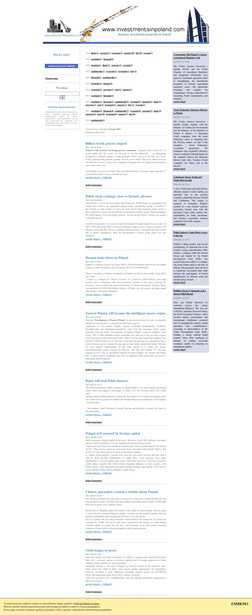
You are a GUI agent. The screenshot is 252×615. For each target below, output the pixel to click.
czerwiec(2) (91, 104)
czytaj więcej (179, 101)
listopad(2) (108, 59)
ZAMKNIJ (239, 604)
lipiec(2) (95, 53)
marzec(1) (127, 89)
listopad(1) (96, 77)
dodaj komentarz (94, 185)
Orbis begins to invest (101, 550)
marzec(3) (108, 83)
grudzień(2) (96, 95)
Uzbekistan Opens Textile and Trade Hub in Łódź (188, 178)
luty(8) (139, 53)
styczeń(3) (127, 65)
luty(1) (134, 71)
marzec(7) (123, 114)
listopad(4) (108, 111)
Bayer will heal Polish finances (107, 380)
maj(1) (118, 89)
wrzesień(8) (135, 111)
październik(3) (122, 101)
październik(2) (109, 77)
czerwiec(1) (116, 65)
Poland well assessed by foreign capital (113, 433)
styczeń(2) (140, 104)
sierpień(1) (96, 65)
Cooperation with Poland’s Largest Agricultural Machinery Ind (190, 56)
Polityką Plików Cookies (86, 603)
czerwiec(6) (91, 114)
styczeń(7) (148, 53)
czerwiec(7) (105, 53)
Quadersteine (51, 78)
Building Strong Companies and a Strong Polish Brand (190, 292)
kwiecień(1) (123, 71)
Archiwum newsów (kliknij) (61, 66)
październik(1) (98, 71)
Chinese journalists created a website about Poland (122, 491)
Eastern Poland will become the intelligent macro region (125, 313)
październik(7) (122, 111)
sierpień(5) (147, 111)
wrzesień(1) (111, 71)
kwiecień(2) (96, 83)
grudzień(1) (96, 59)
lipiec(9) (157, 111)
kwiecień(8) (111, 114)
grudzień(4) (96, 111)
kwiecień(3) (117, 53)
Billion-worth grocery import (106, 143)
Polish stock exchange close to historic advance (119, 196)
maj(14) (101, 114)
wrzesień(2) (96, 89)
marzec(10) (129, 53)
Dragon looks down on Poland (107, 257)
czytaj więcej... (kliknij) (99, 177)
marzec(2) (122, 104)
